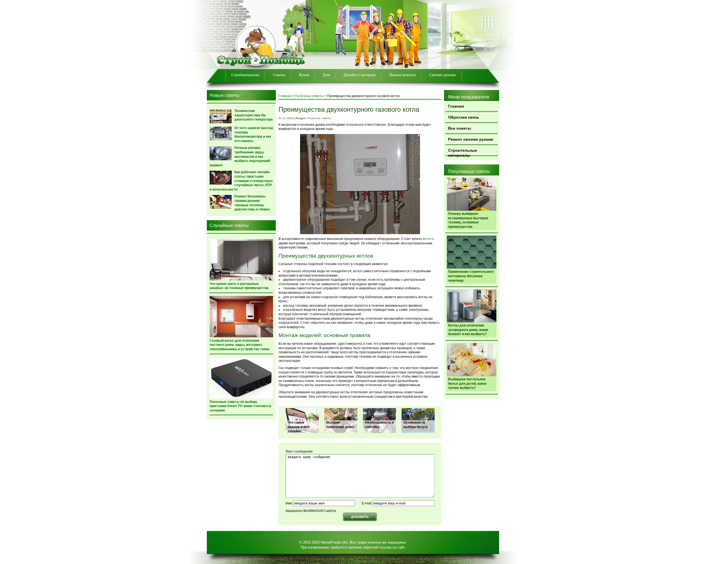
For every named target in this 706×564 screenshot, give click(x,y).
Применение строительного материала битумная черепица (471, 276)
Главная (456, 106)
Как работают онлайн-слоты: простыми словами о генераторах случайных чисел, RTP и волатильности (241, 180)
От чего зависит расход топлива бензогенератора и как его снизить (253, 134)
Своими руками (442, 75)
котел (427, 239)
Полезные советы (309, 96)
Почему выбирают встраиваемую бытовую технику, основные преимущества (468, 220)
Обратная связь (463, 117)
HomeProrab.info (334, 542)
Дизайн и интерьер (360, 75)
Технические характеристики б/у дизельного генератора (253, 115)
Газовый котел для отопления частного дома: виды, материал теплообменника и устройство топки (239, 345)
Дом (326, 75)
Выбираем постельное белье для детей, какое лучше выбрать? (467, 383)
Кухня (304, 75)
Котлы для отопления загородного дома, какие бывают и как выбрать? (468, 330)
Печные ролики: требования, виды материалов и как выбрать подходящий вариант (240, 156)
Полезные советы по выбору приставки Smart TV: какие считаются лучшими (240, 406)
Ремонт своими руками (470, 139)
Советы (279, 75)
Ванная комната (402, 75)
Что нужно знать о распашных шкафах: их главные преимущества (239, 286)
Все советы (459, 128)
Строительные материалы (462, 152)
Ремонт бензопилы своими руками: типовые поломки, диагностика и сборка (252, 202)
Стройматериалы (245, 75)
